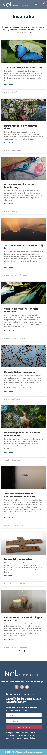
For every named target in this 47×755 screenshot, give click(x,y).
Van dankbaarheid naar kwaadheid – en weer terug (20, 495)
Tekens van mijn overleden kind (23, 67)
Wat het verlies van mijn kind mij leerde (23, 247)
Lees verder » (9, 84)
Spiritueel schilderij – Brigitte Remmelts (21, 310)
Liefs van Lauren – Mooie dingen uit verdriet (23, 619)
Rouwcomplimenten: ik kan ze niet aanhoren (22, 434)
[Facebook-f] (17, 687)
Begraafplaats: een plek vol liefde (20, 127)
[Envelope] (27, 687)
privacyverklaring (28, 738)
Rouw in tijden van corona (19, 372)
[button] (36, 4)
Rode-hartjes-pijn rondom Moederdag (20, 186)
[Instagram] (22, 687)
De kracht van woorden (18, 559)
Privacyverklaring (34, 752)
